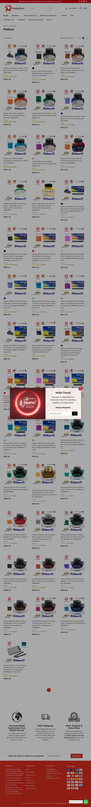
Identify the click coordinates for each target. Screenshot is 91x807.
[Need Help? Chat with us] (85, 801)
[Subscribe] (74, 414)
